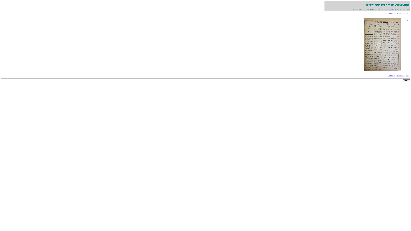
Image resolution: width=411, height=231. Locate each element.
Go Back (406, 80)
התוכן (407, 14)
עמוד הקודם (400, 14)
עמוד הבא (392, 14)
